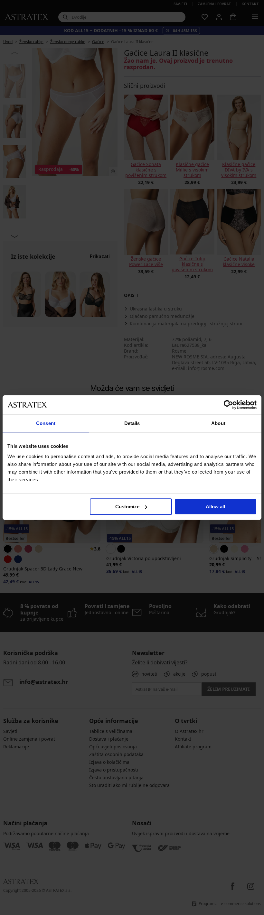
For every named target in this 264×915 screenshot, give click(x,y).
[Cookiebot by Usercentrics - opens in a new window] (228, 405)
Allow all (215, 506)
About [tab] (218, 423)
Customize (127, 506)
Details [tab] (132, 423)
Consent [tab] (45, 423)
